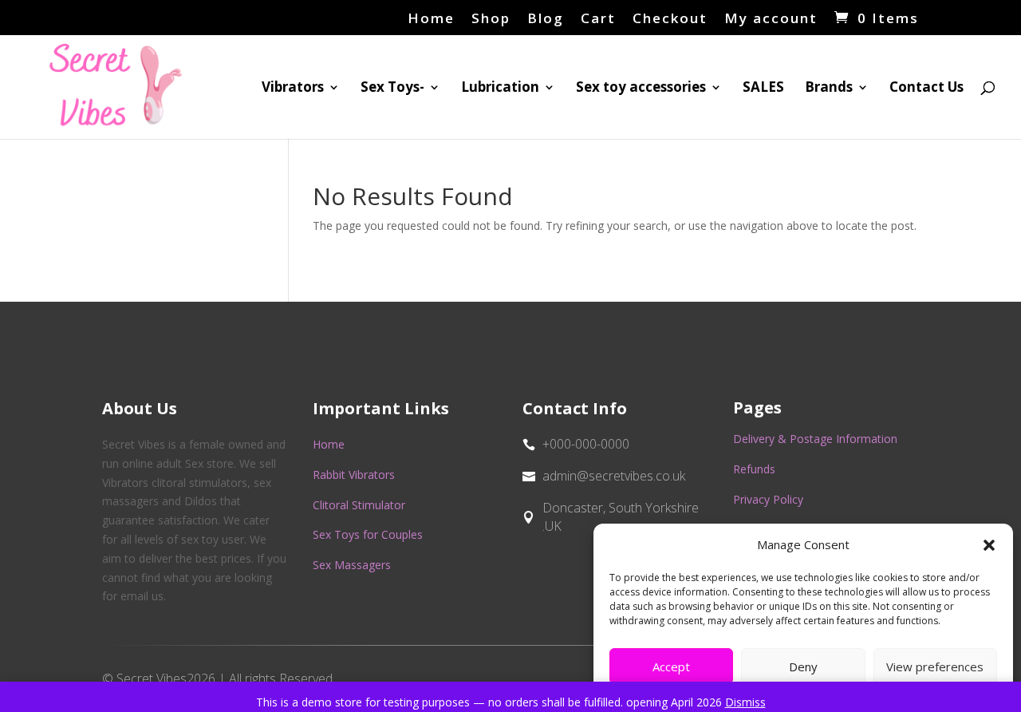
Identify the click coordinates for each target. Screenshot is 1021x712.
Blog (545, 19)
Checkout (670, 19)
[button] (989, 545)
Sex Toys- (392, 88)
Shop (490, 19)
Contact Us (926, 88)
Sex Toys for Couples (368, 534)
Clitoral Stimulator (359, 504)
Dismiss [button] (745, 702)
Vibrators (293, 88)
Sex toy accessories (641, 88)
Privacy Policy (768, 499)
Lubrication (500, 88)
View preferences (935, 666)
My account (771, 19)
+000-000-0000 (585, 444)
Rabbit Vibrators (354, 474)
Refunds (754, 469)
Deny (803, 666)
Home (431, 19)
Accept (671, 666)
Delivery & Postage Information (815, 438)
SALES (763, 88)
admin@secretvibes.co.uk (613, 476)
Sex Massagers (352, 564)
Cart (598, 19)
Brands (829, 88)
